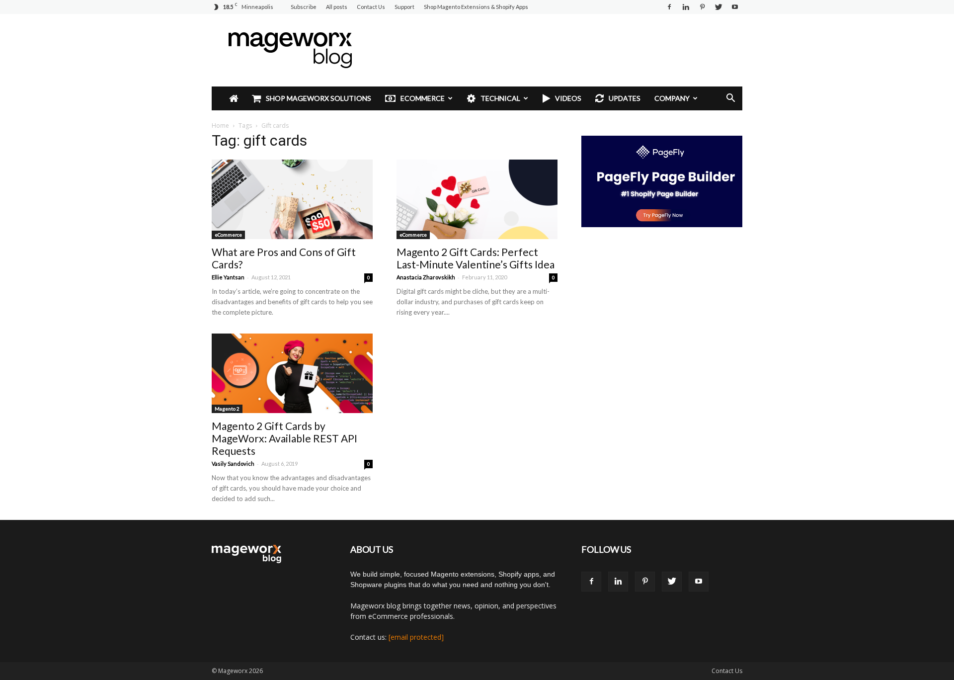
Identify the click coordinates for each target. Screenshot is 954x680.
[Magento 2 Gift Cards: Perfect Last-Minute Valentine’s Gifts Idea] (477, 199)
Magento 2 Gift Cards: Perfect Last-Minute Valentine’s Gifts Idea (476, 258)
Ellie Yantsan (228, 277)
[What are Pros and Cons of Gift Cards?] (292, 199)
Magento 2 (227, 409)
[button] (730, 99)
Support (404, 6)
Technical (500, 98)
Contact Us (371, 6)
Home (220, 125)
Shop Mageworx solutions (318, 98)
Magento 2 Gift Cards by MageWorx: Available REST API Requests (284, 438)
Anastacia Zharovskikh (426, 277)
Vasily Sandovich (233, 463)
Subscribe (304, 6)
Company (672, 98)
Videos (568, 98)
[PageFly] (661, 181)
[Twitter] (718, 7)
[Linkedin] (685, 7)
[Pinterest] (702, 7)
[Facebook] (669, 7)
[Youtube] (734, 7)
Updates (624, 98)
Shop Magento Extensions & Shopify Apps (476, 6)
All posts (336, 6)
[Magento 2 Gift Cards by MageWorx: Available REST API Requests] (292, 373)
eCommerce (422, 98)
